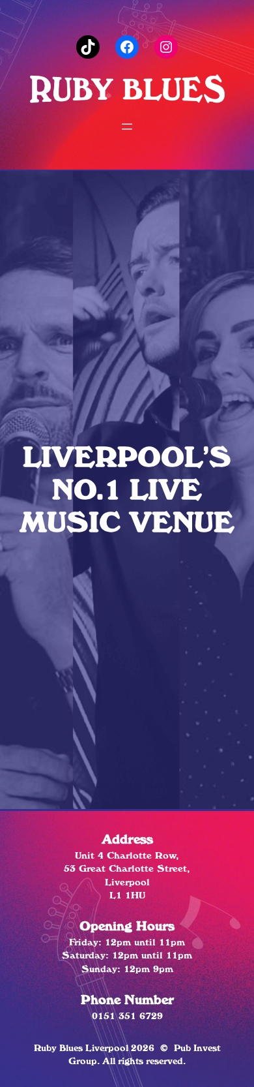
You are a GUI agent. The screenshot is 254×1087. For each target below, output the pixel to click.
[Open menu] (127, 126)
